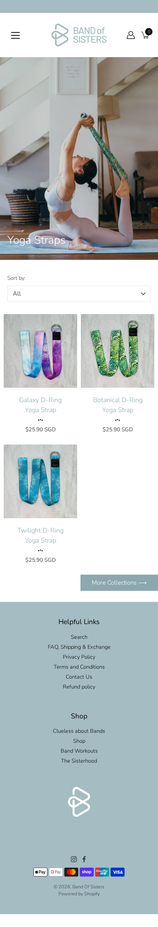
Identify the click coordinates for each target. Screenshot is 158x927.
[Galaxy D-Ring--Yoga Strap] (40, 351)
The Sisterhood (79, 760)
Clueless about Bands (79, 731)
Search (79, 637)
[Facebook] (84, 859)
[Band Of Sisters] (79, 35)
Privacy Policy (79, 657)
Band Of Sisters (88, 887)
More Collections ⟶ (119, 583)
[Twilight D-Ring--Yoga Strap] (40, 481)
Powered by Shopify (79, 894)
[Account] (131, 35)
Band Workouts (79, 751)
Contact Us (79, 676)
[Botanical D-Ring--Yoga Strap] (117, 351)
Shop (79, 741)
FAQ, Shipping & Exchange (79, 647)
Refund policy (79, 686)
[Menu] (15, 35)
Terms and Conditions (79, 666)
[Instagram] (74, 859)
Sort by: (16, 278)
